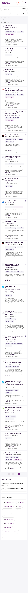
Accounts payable (9, 523)
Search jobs (3, 17)
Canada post (8, 506)
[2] (19, 474)
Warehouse (8, 515)
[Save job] (25, 25)
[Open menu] (25, 3)
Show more (13, 42)
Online (19, 506)
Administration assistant (11, 532)
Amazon (22, 502)
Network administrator (10, 511)
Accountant (8, 527)
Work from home (9, 502)
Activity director (9, 519)
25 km (23, 8)
